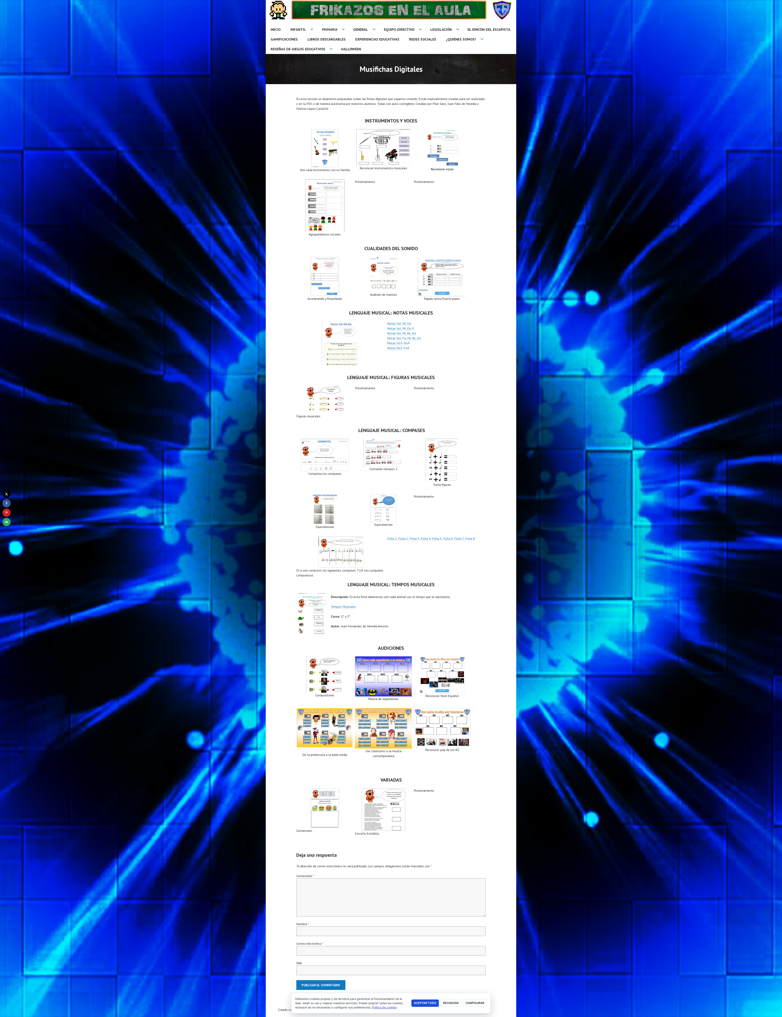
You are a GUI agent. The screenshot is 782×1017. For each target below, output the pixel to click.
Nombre (302, 924)
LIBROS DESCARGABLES (327, 39)
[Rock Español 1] (442, 674)
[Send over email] (6, 522)
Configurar (475, 1003)
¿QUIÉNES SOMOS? (461, 39)
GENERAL (360, 29)
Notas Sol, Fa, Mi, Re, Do (404, 338)
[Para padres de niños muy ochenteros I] (442, 745)
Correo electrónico (309, 943)
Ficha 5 (437, 539)
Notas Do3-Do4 (398, 343)
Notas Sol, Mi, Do (399, 323)
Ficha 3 (414, 539)
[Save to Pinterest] (6, 513)
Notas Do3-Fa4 (398, 348)
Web (299, 963)
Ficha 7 (459, 539)
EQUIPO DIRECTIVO (399, 29)
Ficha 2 (403, 539)
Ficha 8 (470, 539)
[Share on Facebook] (6, 503)
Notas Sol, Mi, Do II (400, 328)
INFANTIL (298, 29)
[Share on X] (6, 494)
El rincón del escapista (489, 29)
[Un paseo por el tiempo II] (383, 746)
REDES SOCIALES (422, 39)
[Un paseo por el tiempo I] (324, 727)
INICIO (276, 29)
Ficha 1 (392, 539)
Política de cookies (384, 1007)
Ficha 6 (448, 539)
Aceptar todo (425, 1003)
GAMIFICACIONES (284, 39)
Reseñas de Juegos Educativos (298, 49)
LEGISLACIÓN (441, 29)
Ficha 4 (426, 539)
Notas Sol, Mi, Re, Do (401, 333)
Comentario (305, 876)
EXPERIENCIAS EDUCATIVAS (377, 39)
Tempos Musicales (343, 607)
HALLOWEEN (351, 49)
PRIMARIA (329, 29)
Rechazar (451, 1003)
